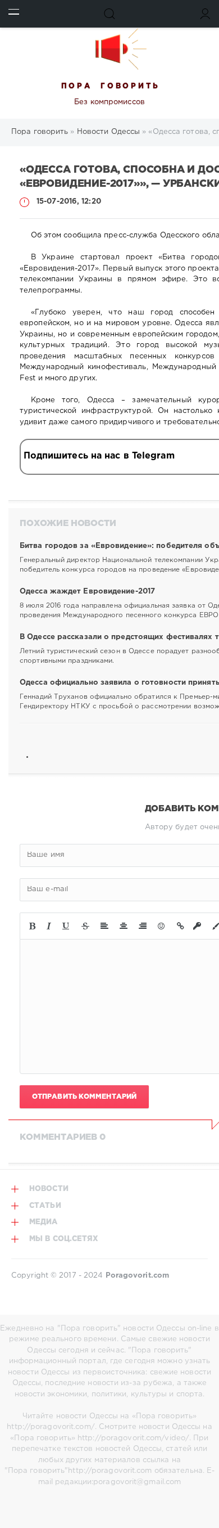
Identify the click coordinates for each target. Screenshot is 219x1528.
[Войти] (205, 14)
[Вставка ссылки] (180, 926)
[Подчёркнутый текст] (66, 926)
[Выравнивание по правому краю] (142, 926)
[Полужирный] (32, 926)
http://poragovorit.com (110, 1471)
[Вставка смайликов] (161, 926)
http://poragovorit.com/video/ (133, 1438)
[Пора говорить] (109, 49)
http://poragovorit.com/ (50, 1427)
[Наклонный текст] (49, 926)
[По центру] (123, 926)
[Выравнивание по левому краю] (104, 926)
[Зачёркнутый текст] (85, 926)
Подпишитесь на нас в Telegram (99, 456)
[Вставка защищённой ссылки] (197, 926)
